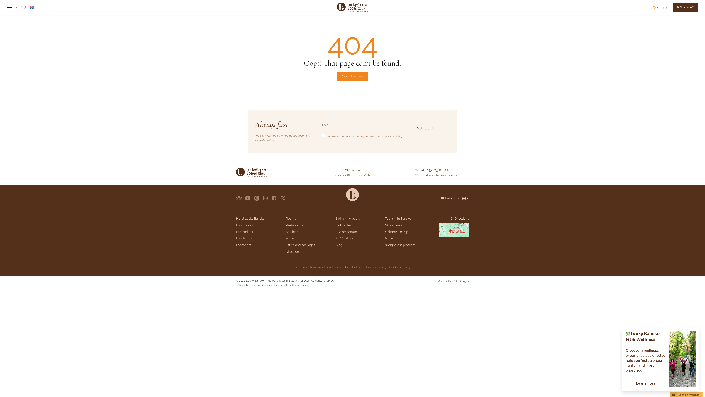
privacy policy (393, 136)
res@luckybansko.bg (444, 175)
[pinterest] (257, 198)
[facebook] (274, 198)
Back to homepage (352, 76)
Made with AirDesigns (453, 281)
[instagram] (265, 198)
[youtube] (248, 198)
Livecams (452, 198)
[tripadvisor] (239, 198)
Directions (461, 218)
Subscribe (427, 128)
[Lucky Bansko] (352, 7)
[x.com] (283, 198)
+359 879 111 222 (436, 170)
